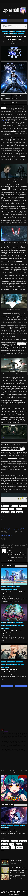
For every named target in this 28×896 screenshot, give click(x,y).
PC (18, 625)
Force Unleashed (8, 544)
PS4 (22, 625)
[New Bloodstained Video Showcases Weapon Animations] (14, 612)
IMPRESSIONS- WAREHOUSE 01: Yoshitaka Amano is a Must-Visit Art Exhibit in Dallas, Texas (18, 869)
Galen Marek (23, 544)
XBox (7, 628)
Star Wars (17, 545)
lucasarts (3, 545)
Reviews (21, 33)
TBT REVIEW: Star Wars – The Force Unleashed (6, 528)
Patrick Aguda (15, 674)
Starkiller (11, 547)
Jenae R (12, 596)
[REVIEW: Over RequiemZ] (14, 815)
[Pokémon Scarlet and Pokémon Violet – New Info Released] (14, 576)
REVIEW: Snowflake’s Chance (22, 686)
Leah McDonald (13, 863)
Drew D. (15, 42)
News (18, 586)
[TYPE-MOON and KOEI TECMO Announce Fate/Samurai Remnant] (14, 651)
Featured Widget (20, 31)
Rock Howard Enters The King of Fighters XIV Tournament (8, 686)
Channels (5, 31)
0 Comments (19, 832)
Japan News (19, 622)
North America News (6, 589)
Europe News (11, 586)
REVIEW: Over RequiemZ (8, 830)
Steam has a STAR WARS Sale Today (6, 535)
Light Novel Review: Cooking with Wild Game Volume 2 (17, 876)
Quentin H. (22, 872)
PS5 (2, 667)
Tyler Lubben (13, 635)
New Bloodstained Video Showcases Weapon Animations (11, 632)
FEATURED (12, 31)
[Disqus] (14, 707)
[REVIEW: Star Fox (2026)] (5, 862)
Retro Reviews (13, 33)
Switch (15, 589)
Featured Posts (7, 805)
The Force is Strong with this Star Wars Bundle (19, 528)
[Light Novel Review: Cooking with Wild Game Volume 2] (5, 877)
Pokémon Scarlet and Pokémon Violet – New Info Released (14, 593)
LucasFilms (7, 545)
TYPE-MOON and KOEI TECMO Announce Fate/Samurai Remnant (12, 671)
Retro (5, 33)
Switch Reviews (5, 827)
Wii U (2, 628)
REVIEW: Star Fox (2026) (16, 860)
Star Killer (12, 545)
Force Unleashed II (17, 544)
